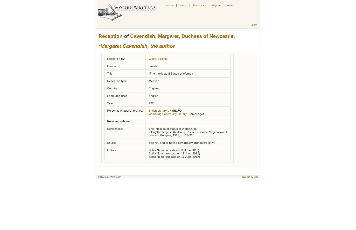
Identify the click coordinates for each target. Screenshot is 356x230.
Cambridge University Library (168, 114)
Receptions (199, 5)
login (254, 24)
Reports (216, 5)
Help (230, 5)
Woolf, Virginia (158, 58)
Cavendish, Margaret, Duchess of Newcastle (181, 36)
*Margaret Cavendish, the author (137, 46)
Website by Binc (250, 177)
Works (183, 5)
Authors (169, 5)
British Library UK (160, 110)
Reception (111, 36)
